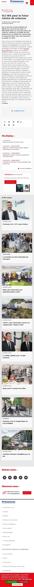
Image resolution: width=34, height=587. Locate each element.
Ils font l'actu (7, 10)
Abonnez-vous (10, 182)
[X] (4, 122)
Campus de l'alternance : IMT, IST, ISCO (13, 566)
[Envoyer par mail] (9, 125)
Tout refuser (24, 582)
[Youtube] (26, 477)
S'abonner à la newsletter (10, 520)
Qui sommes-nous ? (8, 507)
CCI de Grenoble (7, 554)
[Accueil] (17, 1)
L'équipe (5, 511)
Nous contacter (7, 528)
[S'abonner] (5, 492)
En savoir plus (27, 579)
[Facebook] (9, 122)
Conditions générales (9, 540)
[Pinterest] (20, 477)
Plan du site (6, 536)
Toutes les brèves (25, 168)
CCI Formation (7, 562)
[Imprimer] (13, 125)
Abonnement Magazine (9, 524)
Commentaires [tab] (19, 111)
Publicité (5, 515)
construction (6, 22)
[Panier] (27, 3)
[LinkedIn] (4, 477)
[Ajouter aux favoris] (4, 125)
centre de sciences (7, 23)
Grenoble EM (6, 570)
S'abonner (27, 492)
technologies (15, 22)
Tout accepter (12, 582)
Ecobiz (5, 558)
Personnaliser (17, 584)
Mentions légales (8, 532)
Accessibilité (6, 545)
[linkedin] (13, 122)
